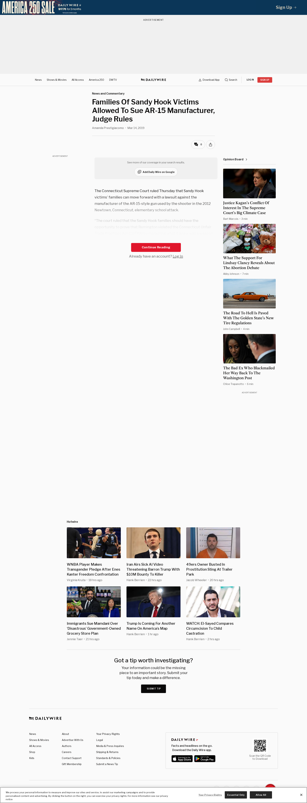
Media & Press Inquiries (110, 745)
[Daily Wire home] (153, 80)
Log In (178, 256)
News (38, 79)
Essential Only (235, 794)
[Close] (301, 795)
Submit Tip (154, 688)
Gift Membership (72, 764)
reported (165, 240)
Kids (31, 758)
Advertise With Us (72, 739)
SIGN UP (264, 80)
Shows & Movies (57, 79)
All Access (78, 79)
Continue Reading (156, 247)
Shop (32, 752)
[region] (153, 795)
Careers (66, 752)
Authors (66, 745)
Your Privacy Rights (108, 734)
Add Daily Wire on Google (159, 171)
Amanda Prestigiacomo (108, 128)
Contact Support (72, 758)
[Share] (210, 144)
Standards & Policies (108, 758)
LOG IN (250, 79)
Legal (99, 739)
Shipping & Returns (107, 752)
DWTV (113, 79)
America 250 (96, 79)
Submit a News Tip (107, 764)
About (65, 733)
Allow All (261, 794)
